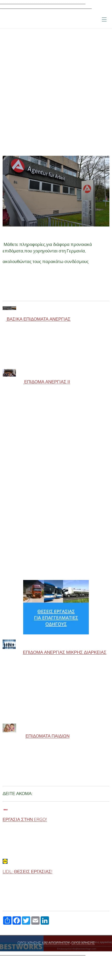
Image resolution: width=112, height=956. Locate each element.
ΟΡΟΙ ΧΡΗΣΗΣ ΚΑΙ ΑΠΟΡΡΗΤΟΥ (43, 942)
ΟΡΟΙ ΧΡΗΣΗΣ (83, 942)
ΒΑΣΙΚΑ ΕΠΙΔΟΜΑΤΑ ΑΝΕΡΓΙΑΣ (38, 319)
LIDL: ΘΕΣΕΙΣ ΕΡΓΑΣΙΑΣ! (27, 872)
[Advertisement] (56, 95)
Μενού (104, 19)
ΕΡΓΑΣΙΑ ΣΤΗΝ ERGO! (25, 820)
